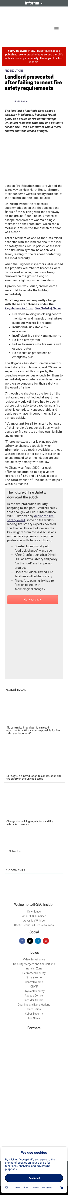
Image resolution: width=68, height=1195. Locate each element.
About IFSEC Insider (34, 916)
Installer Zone (34, 968)
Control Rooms (34, 982)
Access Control (34, 995)
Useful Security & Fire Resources (34, 925)
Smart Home (34, 977)
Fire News (34, 1018)
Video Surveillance (34, 959)
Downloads (34, 911)
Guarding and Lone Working (34, 1004)
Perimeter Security (34, 973)
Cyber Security (34, 1013)
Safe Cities (34, 1009)
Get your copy (32, 599)
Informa (34, 3)
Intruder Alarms (34, 1000)
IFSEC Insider (21, 101)
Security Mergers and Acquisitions (34, 964)
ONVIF (34, 986)
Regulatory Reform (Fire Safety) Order (33, 308)
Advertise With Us (34, 920)
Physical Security (34, 991)
